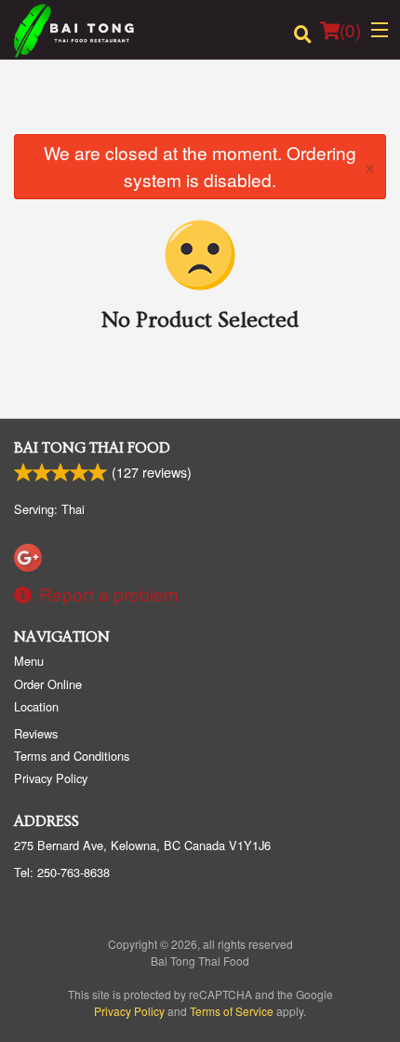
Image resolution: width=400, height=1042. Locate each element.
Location (36, 706)
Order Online (48, 684)
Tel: (62, 872)
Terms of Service (231, 1011)
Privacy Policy (50, 778)
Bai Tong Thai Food (92, 448)
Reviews (36, 733)
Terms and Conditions (71, 756)
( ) (350, 29)
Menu (29, 661)
